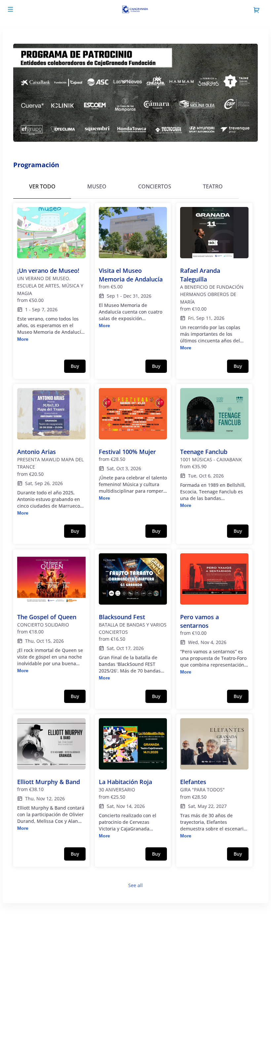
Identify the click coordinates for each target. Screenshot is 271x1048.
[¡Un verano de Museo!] (51, 275)
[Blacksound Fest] (133, 617)
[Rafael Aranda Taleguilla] (214, 279)
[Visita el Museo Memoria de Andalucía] (133, 268)
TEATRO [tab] (213, 186)
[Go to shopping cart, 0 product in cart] (256, 10)
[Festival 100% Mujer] (133, 445)
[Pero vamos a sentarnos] (214, 614)
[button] (10, 9)
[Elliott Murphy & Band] (51, 775)
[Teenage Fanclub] (214, 448)
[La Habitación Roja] (133, 778)
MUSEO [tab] (96, 186)
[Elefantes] (214, 778)
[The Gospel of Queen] (51, 613)
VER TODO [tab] (42, 186)
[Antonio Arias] (51, 452)
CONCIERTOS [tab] (154, 186)
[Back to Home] (135, 10)
